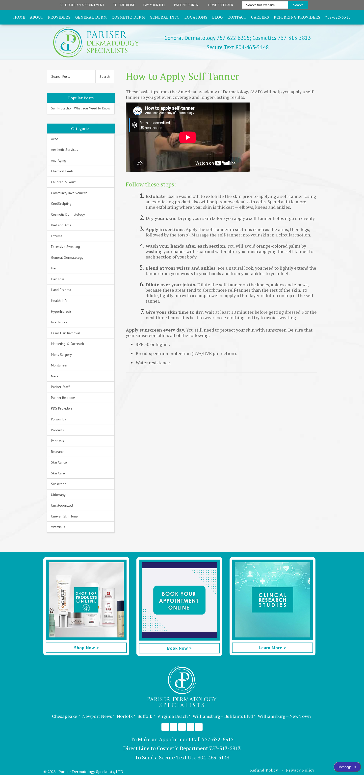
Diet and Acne (61, 225)
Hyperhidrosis (61, 311)
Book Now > (179, 648)
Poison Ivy (58, 419)
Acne (54, 139)
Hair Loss (57, 279)
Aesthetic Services (64, 149)
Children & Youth (64, 182)
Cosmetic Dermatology (68, 214)
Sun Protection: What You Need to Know (80, 108)
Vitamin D (58, 527)
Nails (54, 376)
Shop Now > (86, 647)
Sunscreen (58, 484)
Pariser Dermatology (104, 42)
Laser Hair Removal (65, 333)
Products (57, 430)
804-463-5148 (213, 757)
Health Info (59, 300)
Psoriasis (57, 441)
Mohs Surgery (61, 354)
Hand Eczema (61, 289)
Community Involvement (69, 193)
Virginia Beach (172, 716)
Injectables (59, 322)
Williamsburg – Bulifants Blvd (223, 716)
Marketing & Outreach (67, 343)
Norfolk (125, 716)
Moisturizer (59, 365)
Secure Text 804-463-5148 (238, 47)
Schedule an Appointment (82, 5)
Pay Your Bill (154, 5)
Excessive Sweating (65, 246)
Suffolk (145, 716)
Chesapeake (64, 716)
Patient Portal (187, 5)
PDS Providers (62, 408)
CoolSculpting (61, 203)
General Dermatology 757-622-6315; (207, 37)
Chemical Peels (62, 171)
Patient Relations (63, 397)
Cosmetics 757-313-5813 (281, 37)
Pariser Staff (60, 387)
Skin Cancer (59, 462)
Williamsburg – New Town (284, 716)
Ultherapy (58, 494)
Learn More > (272, 647)
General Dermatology (67, 257)
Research (57, 451)
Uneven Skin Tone (64, 516)
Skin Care (58, 473)
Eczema (56, 236)
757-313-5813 (225, 748)
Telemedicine (124, 5)
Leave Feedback (220, 5)
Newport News (97, 716)
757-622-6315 (218, 739)
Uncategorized (62, 505)
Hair (54, 268)
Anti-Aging (58, 160)
